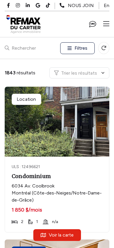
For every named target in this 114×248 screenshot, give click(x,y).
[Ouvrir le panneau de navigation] (106, 24)
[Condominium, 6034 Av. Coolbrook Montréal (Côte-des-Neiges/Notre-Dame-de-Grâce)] (57, 122)
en (106, 5)
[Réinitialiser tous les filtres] (103, 48)
